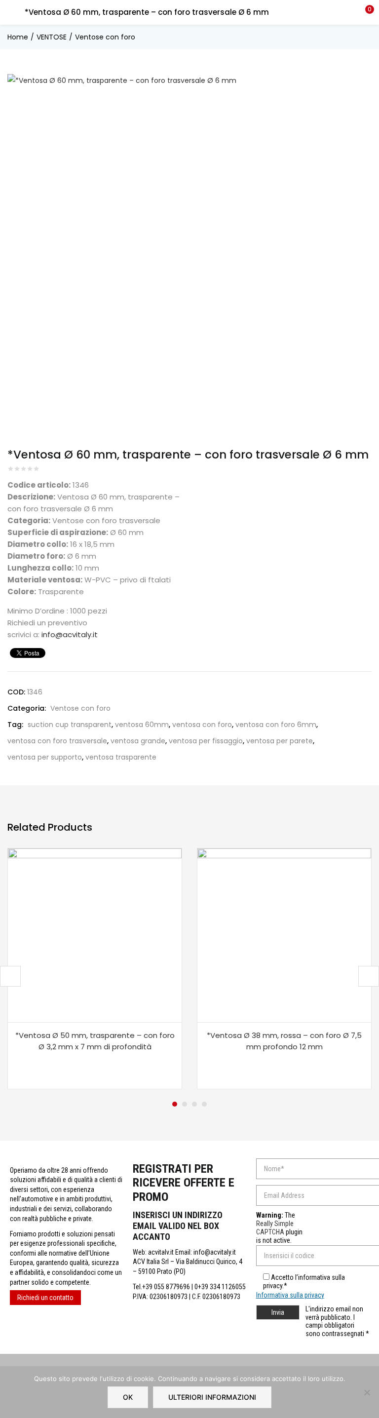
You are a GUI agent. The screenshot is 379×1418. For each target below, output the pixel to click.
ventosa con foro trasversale (57, 741)
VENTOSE (52, 37)
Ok (128, 1397)
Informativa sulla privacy (290, 1295)
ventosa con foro (202, 724)
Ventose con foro (105, 37)
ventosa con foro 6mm (275, 724)
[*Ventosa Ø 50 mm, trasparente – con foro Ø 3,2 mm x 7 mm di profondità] (95, 935)
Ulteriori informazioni (212, 1397)
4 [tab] (204, 1104)
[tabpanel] (94, 969)
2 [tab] (184, 1104)
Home (17, 37)
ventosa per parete (279, 741)
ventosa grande (138, 741)
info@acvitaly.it (69, 634)
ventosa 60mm (142, 724)
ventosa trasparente (120, 757)
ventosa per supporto (44, 757)
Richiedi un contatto (45, 1298)
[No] (367, 1392)
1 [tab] (174, 1104)
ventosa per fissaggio (206, 741)
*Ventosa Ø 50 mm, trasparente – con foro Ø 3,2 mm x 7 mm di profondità (95, 1041)
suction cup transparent (70, 724)
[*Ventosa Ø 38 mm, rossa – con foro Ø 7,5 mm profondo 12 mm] (284, 935)
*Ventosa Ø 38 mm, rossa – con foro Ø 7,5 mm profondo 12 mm (284, 1041)
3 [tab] (194, 1104)
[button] (364, 12)
